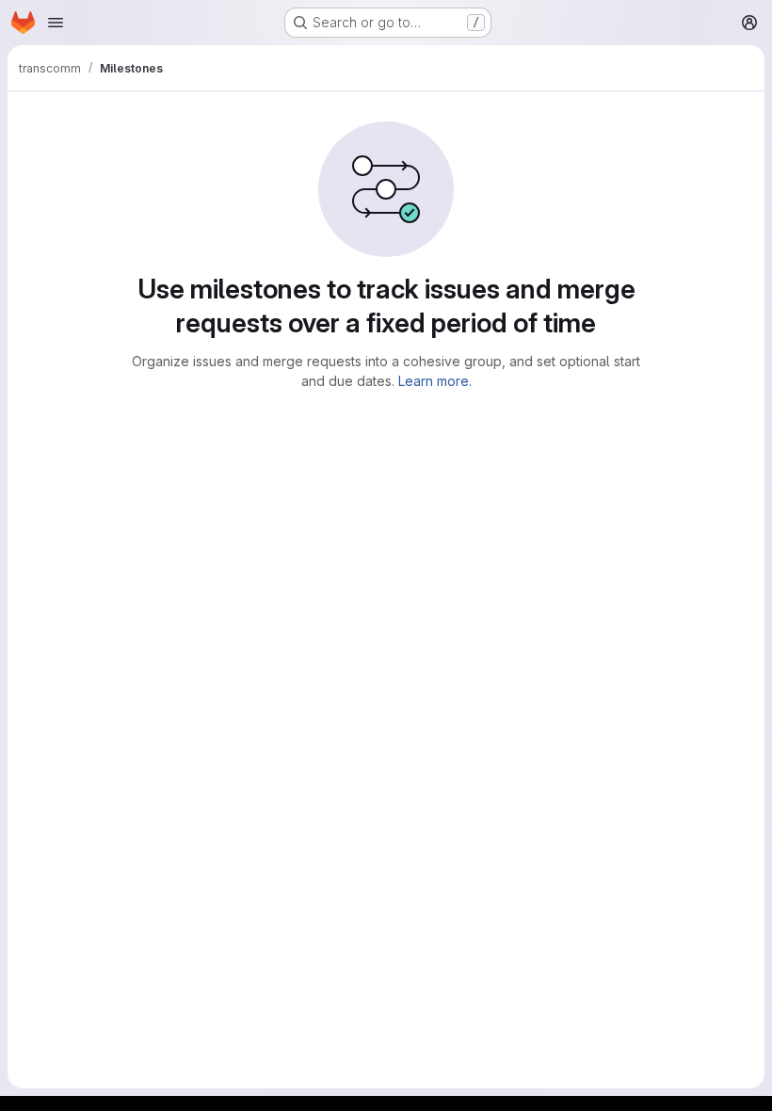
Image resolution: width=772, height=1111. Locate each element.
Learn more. (435, 381)
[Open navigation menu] (55, 23)
